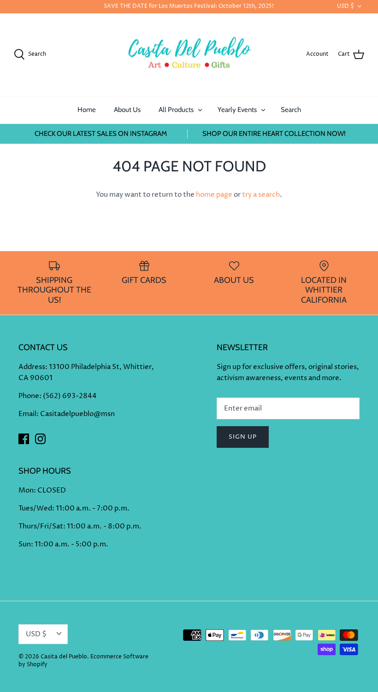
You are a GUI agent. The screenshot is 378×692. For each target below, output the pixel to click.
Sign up (243, 437)
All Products (176, 110)
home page (214, 194)
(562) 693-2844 (70, 396)
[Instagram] (40, 439)
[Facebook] (23, 439)
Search (291, 110)
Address (31, 367)
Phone (28, 396)
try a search (261, 194)
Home (86, 110)
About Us (127, 110)
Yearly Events (237, 110)
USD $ (345, 6)
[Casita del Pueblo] (189, 55)
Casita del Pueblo (64, 657)
